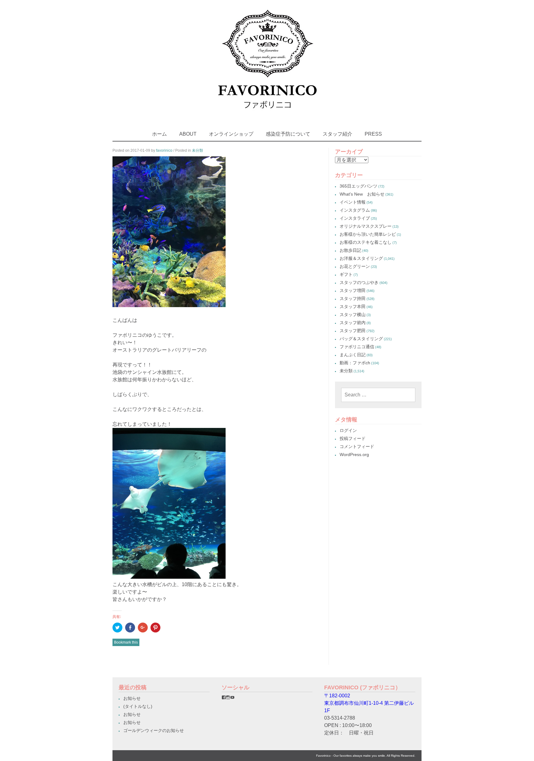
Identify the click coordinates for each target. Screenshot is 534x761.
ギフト (346, 274)
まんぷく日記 (353, 354)
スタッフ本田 (353, 306)
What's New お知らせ (362, 194)
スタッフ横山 (353, 314)
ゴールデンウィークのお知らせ (153, 730)
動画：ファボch (355, 362)
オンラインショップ (231, 134)
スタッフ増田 (353, 290)
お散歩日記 (350, 250)
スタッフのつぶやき (359, 282)
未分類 (197, 150)
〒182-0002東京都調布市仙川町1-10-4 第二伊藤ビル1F (369, 703)
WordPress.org (354, 454)
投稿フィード (353, 438)
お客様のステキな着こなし (366, 242)
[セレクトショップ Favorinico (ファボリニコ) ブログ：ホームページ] (267, 114)
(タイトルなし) (137, 706)
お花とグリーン (355, 266)
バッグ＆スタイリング (361, 338)
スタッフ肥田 (353, 330)
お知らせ (132, 698)
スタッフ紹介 (337, 134)
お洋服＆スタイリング (361, 258)
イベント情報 (353, 202)
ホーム (159, 134)
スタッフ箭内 (353, 322)
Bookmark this (126, 642)
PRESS (373, 134)
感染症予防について (288, 134)
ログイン (348, 430)
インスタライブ (355, 218)
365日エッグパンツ (358, 186)
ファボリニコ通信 (357, 346)
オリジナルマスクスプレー (366, 226)
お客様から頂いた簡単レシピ (368, 234)
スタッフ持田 (353, 298)
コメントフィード (357, 446)
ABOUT (188, 134)
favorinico (164, 150)
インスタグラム (355, 210)
